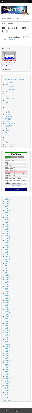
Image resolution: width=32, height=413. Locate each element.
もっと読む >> (11, 39)
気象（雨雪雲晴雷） (9, 118)
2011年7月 (7, 265)
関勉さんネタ (8, 141)
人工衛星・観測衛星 (9, 98)
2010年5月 (7, 286)
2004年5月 (7, 390)
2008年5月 (7, 321)
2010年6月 (7, 284)
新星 (6, 107)
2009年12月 (7, 295)
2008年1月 (7, 328)
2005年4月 (7, 371)
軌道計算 (7, 135)
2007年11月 (7, 332)
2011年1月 (7, 272)
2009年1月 (7, 307)
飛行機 (6, 142)
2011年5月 (7, 268)
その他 (6, 84)
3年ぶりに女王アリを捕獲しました (14, 29)
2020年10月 (7, 199)
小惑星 (6, 102)
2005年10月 (7, 360)
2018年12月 (7, 210)
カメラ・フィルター (9, 81)
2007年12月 (7, 330)
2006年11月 (7, 344)
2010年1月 (7, 293)
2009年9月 (7, 300)
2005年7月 (7, 365)
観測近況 (7, 132)
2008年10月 (7, 313)
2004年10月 (7, 381)
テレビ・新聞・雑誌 (9, 86)
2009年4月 (7, 305)
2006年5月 (7, 351)
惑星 (6, 105)
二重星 (6, 96)
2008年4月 (7, 323)
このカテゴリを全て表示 (16, 185)
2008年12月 (7, 309)
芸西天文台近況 (8, 125)
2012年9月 (7, 240)
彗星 (6, 104)
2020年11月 (7, 198)
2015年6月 (7, 212)
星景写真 (7, 111)
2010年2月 (7, 291)
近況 (6, 137)
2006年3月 (7, 355)
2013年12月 (7, 221)
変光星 (6, 100)
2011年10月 (7, 259)
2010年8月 (7, 281)
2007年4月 (7, 339)
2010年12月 (7, 274)
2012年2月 (7, 252)
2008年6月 (7, 320)
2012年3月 (7, 251)
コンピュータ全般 (9, 82)
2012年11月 (7, 237)
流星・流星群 (8, 119)
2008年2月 (7, 327)
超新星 (6, 134)
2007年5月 (7, 337)
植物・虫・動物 (8, 116)
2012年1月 (7, 254)
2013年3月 (7, 229)
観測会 (6, 128)
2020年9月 (7, 201)
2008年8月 (7, 316)
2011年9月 (7, 261)
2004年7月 (7, 387)
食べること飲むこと (9, 144)
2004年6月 (7, 388)
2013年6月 (7, 224)
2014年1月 (7, 219)
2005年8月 (7, 364)
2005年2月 (7, 374)
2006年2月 (7, 357)
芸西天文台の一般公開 (10, 123)
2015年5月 (7, 214)
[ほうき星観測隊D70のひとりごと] (15, 10)
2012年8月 (7, 242)
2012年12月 (7, 235)
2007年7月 (7, 335)
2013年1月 (7, 233)
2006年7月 (7, 348)
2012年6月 (7, 245)
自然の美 (7, 121)
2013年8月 (7, 222)
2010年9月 (7, 279)
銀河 (6, 139)
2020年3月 (7, 205)
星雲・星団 (7, 112)
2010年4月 (7, 288)
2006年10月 (7, 346)
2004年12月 (7, 378)
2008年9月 (7, 314)
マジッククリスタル (9, 95)
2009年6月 (7, 304)
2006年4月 (7, 353)
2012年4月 (7, 249)
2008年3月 (7, 325)
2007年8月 (7, 334)
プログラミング (8, 93)
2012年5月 (7, 247)
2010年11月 (7, 275)
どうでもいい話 (8, 88)
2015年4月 (7, 215)
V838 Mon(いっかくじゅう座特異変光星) (14, 79)
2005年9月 (7, 362)
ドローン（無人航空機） (10, 89)
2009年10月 (7, 298)
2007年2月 (7, 343)
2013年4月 (7, 228)
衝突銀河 (7, 126)
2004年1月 (7, 397)
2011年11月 (7, 258)
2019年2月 (7, 206)
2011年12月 (7, 256)
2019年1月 (7, 208)
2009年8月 (7, 302)
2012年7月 (7, 244)
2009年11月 (7, 297)
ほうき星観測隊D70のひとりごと (17, 410)
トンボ (6, 91)
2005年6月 (7, 367)
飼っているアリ (8, 146)
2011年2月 (7, 270)
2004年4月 (7, 392)
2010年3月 (7, 289)
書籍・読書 (7, 114)
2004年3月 (7, 394)
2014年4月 (7, 217)
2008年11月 (7, 311)
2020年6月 (7, 203)
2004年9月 (7, 383)
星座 (6, 109)
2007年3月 (7, 341)
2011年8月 (7, 263)
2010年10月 (7, 277)
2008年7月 (7, 318)
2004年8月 (7, 385)
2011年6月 (7, 267)
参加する (25, 187)
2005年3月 (7, 373)
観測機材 (7, 130)
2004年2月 (7, 396)
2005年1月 (7, 376)
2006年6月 (7, 350)
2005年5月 (7, 369)
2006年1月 (7, 358)
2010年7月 (7, 282)
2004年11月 (7, 380)
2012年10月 (7, 238)
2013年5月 (7, 226)
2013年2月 (7, 231)
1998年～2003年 (7, 400)
